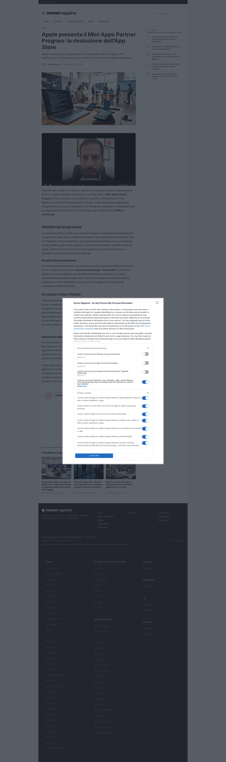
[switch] (145, 354)
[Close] (158, 303)
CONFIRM (94, 456)
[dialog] (113, 381)
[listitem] (113, 348)
